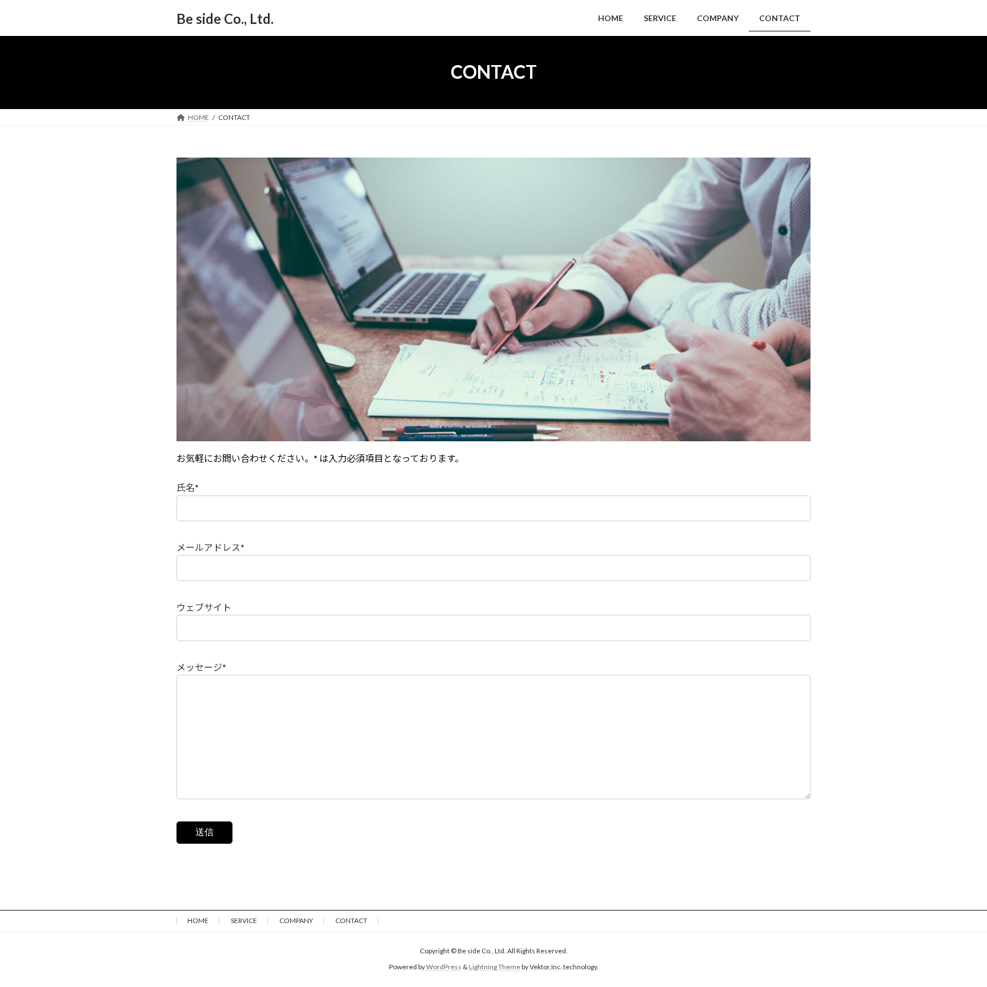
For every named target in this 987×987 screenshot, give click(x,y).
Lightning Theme (494, 966)
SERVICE (244, 920)
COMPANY (296, 920)
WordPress (444, 966)
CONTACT (351, 920)
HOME (197, 920)
